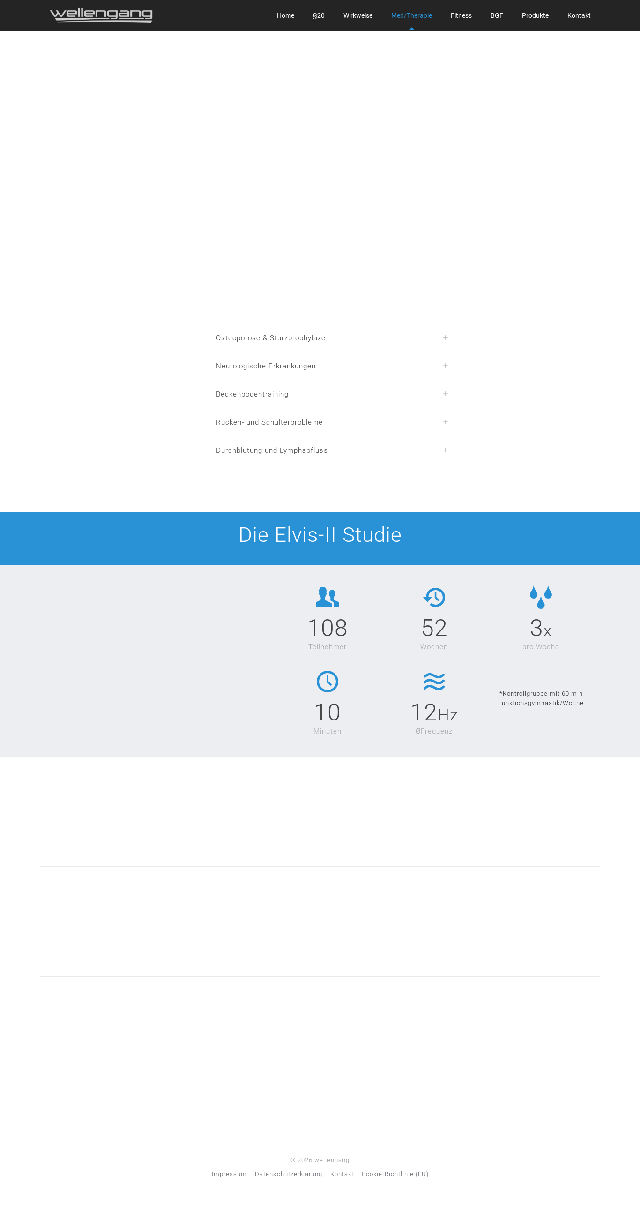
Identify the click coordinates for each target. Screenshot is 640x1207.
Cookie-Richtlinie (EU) (395, 1173)
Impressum (229, 1173)
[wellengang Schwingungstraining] (101, 15)
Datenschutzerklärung (288, 1173)
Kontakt (342, 1173)
